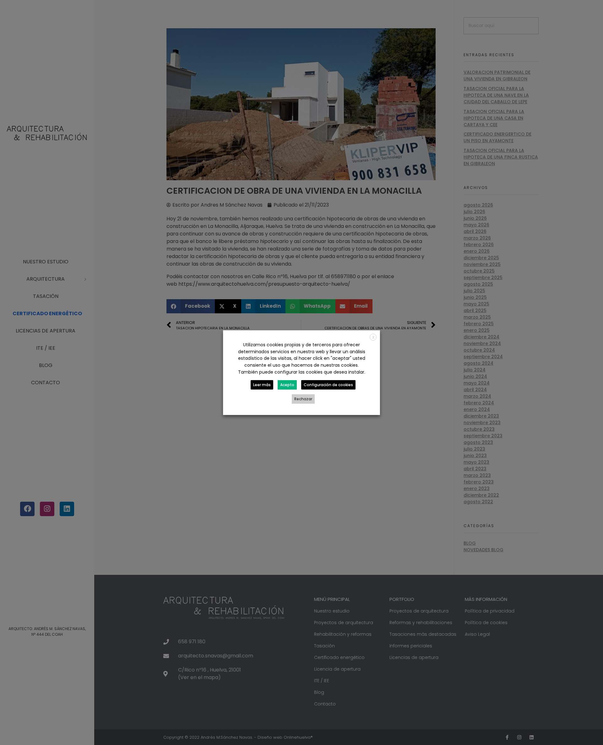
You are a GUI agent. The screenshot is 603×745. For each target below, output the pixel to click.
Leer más (262, 384)
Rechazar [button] (303, 399)
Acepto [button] (287, 384)
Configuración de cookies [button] (328, 384)
